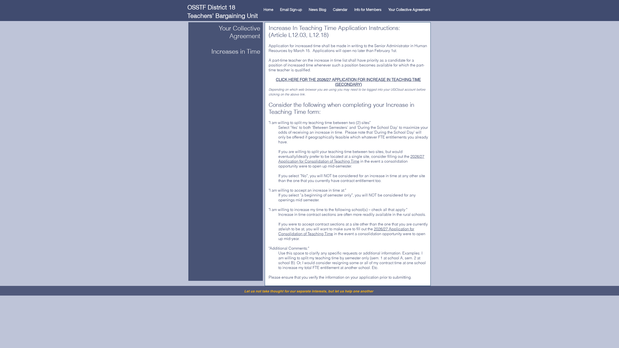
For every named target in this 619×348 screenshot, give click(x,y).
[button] (368, 9)
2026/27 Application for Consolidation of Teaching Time (351, 159)
